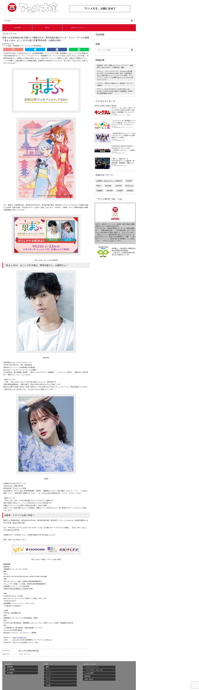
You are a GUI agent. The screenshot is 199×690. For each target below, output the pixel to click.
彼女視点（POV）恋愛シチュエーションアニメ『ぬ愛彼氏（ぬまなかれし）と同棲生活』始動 (115, 66)
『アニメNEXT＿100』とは (93, 670)
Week (108, 106)
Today (102, 106)
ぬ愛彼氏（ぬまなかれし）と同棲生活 (109, 181)
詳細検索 (10, 667)
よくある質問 (88, 673)
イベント (27, 654)
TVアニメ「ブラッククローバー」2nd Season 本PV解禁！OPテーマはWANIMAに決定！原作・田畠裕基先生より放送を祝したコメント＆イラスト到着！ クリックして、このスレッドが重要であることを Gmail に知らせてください (115, 75)
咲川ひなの (129, 186)
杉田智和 (130, 190)
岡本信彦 (35, 651)
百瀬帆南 (99, 190)
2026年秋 (118, 186)
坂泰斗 (99, 186)
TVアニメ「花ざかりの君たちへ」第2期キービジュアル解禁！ (115, 84)
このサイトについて (77, 28)
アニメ (20, 654)
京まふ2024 (22, 651)
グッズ (48, 676)
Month (113, 106)
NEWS (47, 28)
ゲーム (48, 682)
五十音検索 (11, 670)
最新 (47, 667)
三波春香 (120, 190)
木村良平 (129, 181)
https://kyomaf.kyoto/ (19, 637)
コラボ (48, 679)
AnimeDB (17, 28)
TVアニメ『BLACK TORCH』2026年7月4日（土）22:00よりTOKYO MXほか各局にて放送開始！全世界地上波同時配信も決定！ (114, 91)
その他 (48, 685)
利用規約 (87, 676)
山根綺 (29, 651)
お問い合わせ (88, 679)
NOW (96, 106)
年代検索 (10, 673)
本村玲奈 (110, 190)
